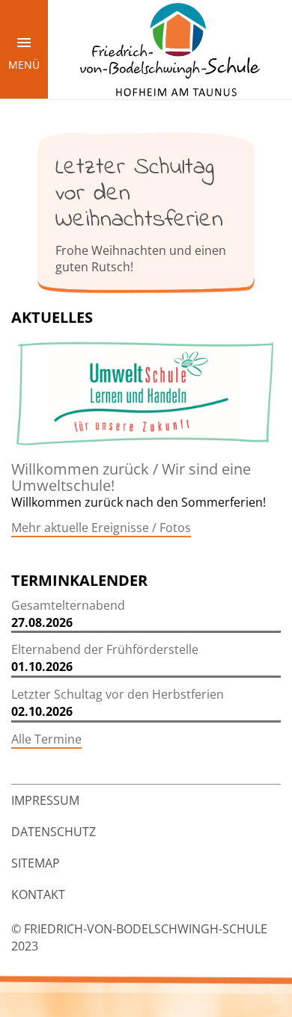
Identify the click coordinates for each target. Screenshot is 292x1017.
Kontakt (38, 894)
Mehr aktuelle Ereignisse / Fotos (101, 527)
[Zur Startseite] (170, 48)
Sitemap (35, 863)
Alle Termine (46, 739)
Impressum (45, 800)
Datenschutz (53, 831)
